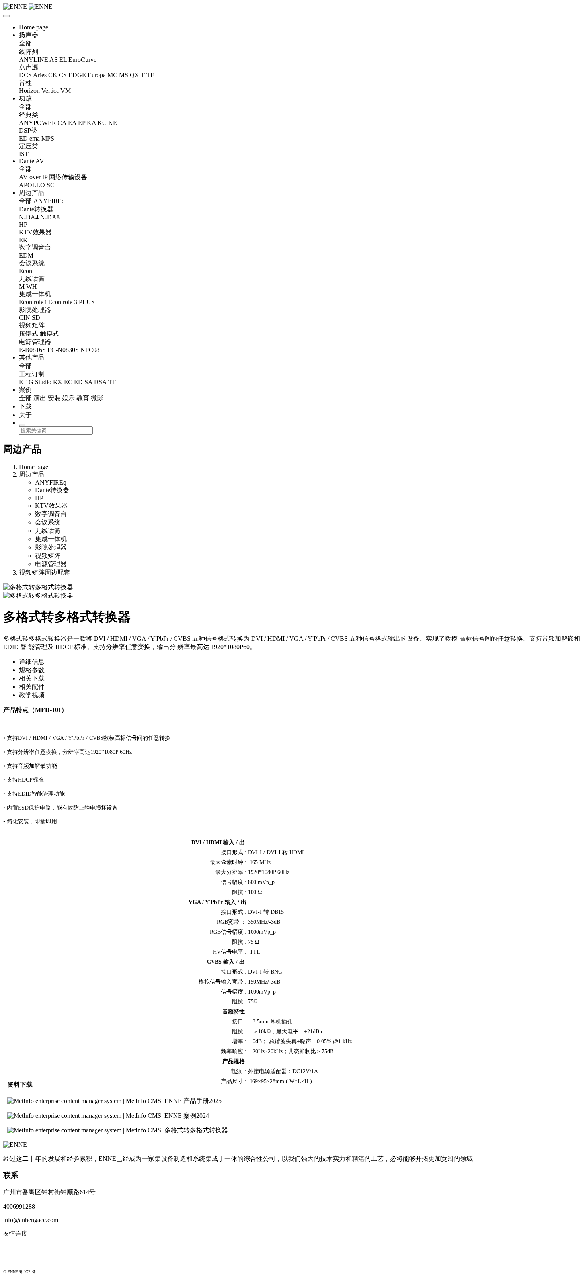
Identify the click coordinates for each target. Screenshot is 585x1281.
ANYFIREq (49, 201)
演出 (39, 398)
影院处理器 (35, 309)
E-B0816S (32, 349)
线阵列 (28, 51)
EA (72, 122)
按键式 (28, 333)
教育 (82, 398)
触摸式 (49, 333)
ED (23, 138)
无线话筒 (32, 278)
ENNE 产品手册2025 (193, 1100)
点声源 (28, 67)
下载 (25, 406)
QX (134, 75)
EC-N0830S (63, 349)
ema (34, 138)
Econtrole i (33, 302)
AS (53, 59)
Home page (33, 27)
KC (102, 122)
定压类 (28, 146)
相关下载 (32, 678)
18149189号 (47, 1271)
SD (36, 317)
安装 (54, 398)
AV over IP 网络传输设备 (53, 177)
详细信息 (32, 661)
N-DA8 (50, 217)
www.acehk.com (24, 1259)
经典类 (28, 114)
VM (65, 90)
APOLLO (32, 185)
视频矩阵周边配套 (44, 572)
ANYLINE (33, 59)
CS (63, 75)
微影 (97, 398)
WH (31, 286)
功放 (25, 98)
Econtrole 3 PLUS (71, 302)
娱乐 (68, 398)
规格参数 (32, 670)
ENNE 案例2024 (186, 1115)
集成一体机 (35, 294)
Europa (97, 75)
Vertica (50, 90)
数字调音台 (35, 247)
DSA (100, 382)
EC (68, 382)
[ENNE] (292, 6)
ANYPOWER (37, 122)
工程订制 (32, 374)
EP (81, 122)
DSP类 (28, 130)
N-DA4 (29, 217)
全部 (25, 43)
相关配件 (32, 686)
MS (123, 75)
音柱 (25, 82)
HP (23, 224)
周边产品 (32, 192)
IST (24, 154)
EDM (26, 255)
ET (23, 382)
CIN (24, 317)
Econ (25, 271)
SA (88, 382)
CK (52, 75)
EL (63, 59)
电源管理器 (35, 341)
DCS (25, 75)
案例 (25, 389)
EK (23, 240)
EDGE (77, 75)
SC (51, 185)
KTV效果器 (35, 232)
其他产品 (32, 357)
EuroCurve (82, 59)
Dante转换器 (36, 209)
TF (150, 75)
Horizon (29, 90)
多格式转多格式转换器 (196, 1130)
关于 (25, 414)
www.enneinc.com (26, 1247)
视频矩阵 (32, 325)
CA (62, 122)
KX (57, 382)
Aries (40, 75)
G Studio (40, 382)
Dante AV (31, 161)
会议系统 (32, 263)
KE (112, 122)
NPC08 (89, 349)
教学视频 (32, 695)
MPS (47, 138)
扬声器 (28, 34)
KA (91, 122)
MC (112, 75)
